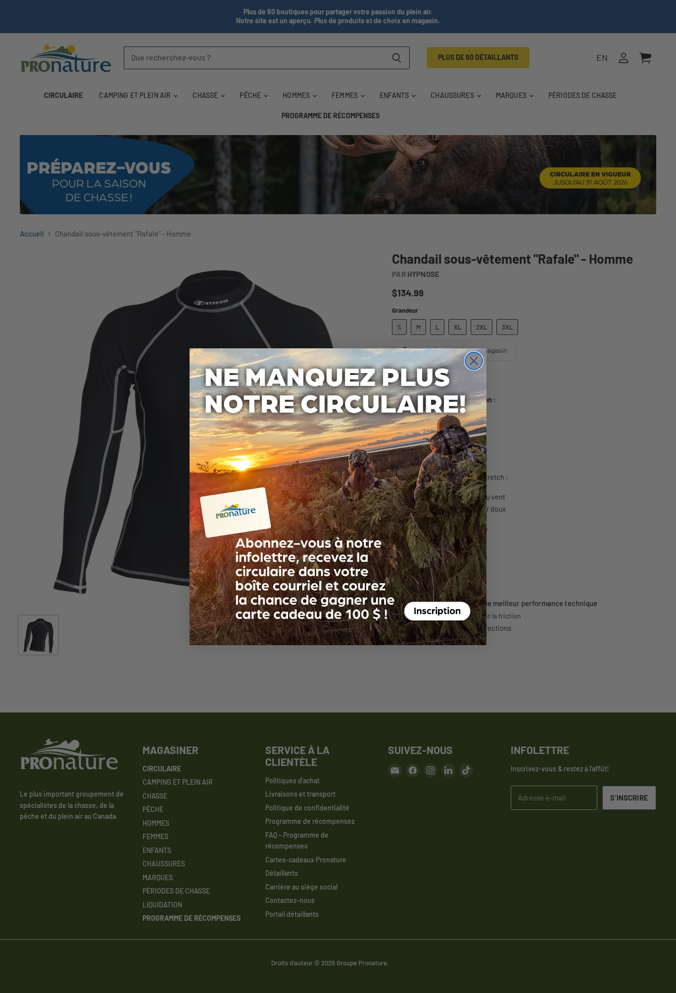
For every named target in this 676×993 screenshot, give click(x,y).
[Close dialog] (474, 361)
